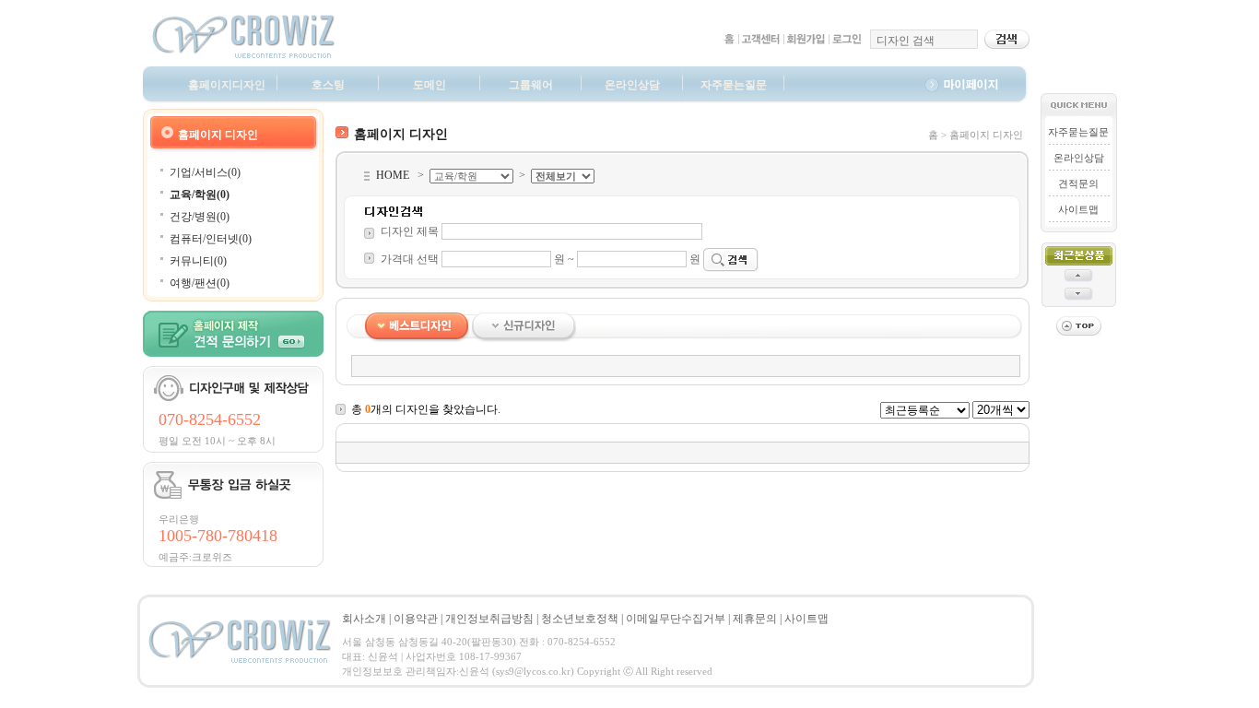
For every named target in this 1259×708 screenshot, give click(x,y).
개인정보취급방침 (489, 618)
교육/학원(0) (199, 194)
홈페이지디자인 (226, 84)
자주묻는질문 (733, 84)
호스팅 (328, 84)
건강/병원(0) (199, 216)
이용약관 (416, 618)
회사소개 (364, 618)
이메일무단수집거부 (675, 618)
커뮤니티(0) (198, 260)
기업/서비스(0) (205, 172)
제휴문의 (755, 618)
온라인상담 (632, 84)
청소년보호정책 (579, 618)
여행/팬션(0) (199, 283)
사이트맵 (1078, 209)
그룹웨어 (531, 84)
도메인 (429, 84)
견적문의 (1078, 183)
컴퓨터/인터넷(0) (211, 238)
